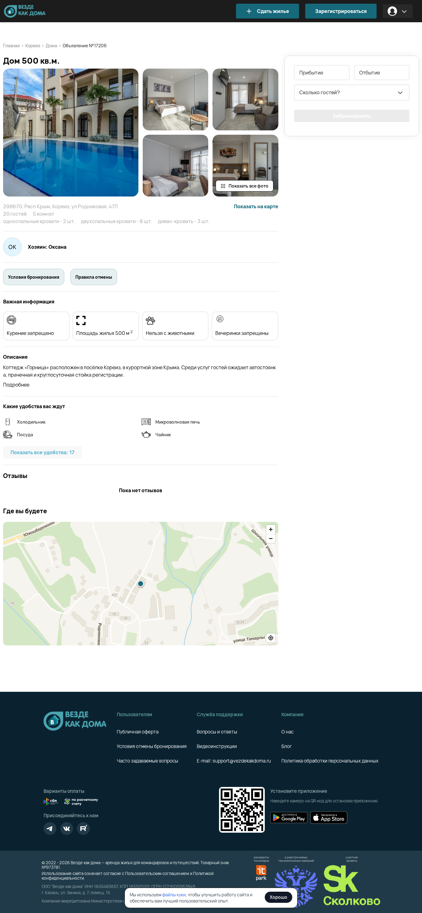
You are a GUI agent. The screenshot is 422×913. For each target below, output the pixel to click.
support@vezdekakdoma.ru (242, 761)
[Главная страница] (34, 11)
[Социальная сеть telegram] (50, 828)
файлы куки (174, 895)
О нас (287, 732)
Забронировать (351, 115)
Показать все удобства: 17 (42, 452)
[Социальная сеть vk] (66, 828)
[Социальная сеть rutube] (83, 828)
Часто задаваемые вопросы (147, 761)
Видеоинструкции (217, 746)
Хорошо (278, 897)
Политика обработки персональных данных (329, 761)
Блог (286, 746)
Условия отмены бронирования (152, 746)
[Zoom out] (270, 538)
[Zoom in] (270, 529)
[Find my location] (270, 637)
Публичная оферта (137, 732)
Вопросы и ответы (217, 732)
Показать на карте (256, 206)
